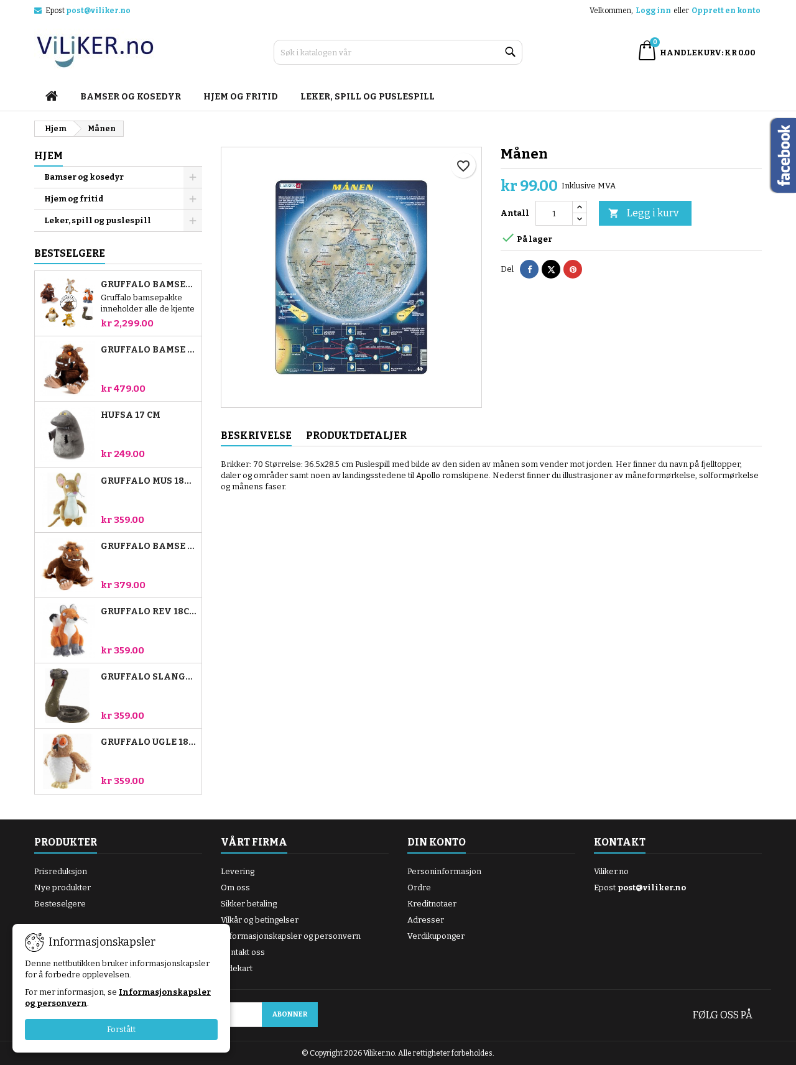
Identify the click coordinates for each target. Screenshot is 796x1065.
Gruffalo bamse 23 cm (149, 350)
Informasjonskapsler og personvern (291, 936)
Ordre (419, 887)
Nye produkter (62, 887)
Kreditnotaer (431, 903)
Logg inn (653, 10)
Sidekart (236, 968)
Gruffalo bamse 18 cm (149, 546)
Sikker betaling (249, 903)
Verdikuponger (436, 936)
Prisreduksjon (60, 871)
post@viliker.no (98, 10)
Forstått (121, 1029)
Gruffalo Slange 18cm (149, 677)
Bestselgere (69, 253)
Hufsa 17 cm (130, 415)
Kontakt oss (243, 952)
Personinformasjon (444, 871)
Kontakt (620, 842)
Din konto (436, 842)
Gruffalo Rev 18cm (149, 612)
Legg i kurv (643, 213)
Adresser (425, 919)
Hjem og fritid (240, 96)
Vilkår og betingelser (259, 919)
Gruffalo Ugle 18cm (149, 742)
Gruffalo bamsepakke (149, 285)
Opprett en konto (726, 10)
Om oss (235, 887)
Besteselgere (60, 903)
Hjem (48, 156)
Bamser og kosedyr (130, 96)
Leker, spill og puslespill (367, 96)
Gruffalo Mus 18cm (149, 481)
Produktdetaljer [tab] (356, 435)
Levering (237, 871)
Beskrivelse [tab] (256, 435)
